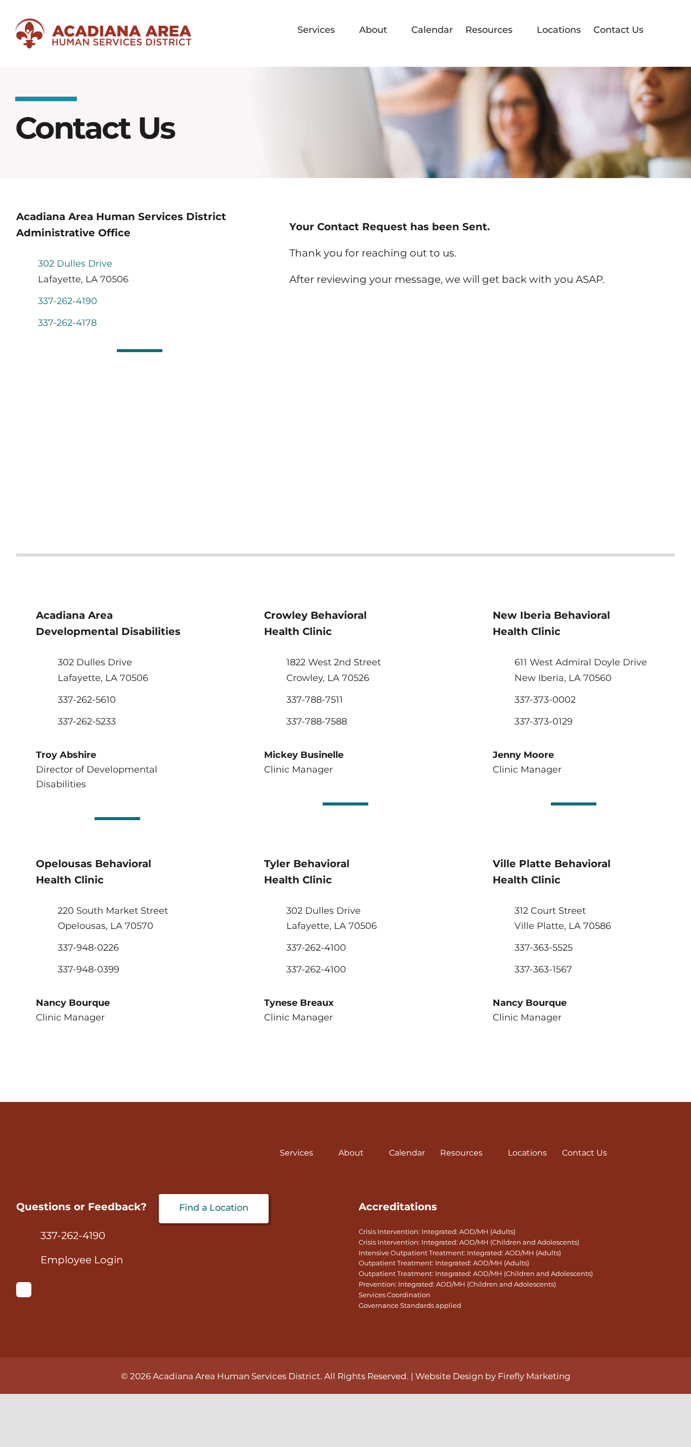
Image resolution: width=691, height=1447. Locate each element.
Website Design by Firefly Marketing (493, 1376)
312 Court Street (550, 910)
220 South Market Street (113, 910)
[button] (659, 29)
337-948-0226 (88, 947)
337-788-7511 (314, 699)
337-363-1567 (543, 969)
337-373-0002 (545, 699)
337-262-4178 (67, 322)
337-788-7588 (316, 721)
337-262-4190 (67, 301)
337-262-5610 (87, 699)
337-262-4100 (316, 947)
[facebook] (23, 1289)
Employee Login (81, 1260)
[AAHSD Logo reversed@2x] (92, 1152)
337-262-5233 (87, 721)
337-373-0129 (543, 721)
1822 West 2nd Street (333, 662)
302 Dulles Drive (75, 263)
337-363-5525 (543, 947)
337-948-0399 (88, 969)
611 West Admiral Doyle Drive (580, 662)
